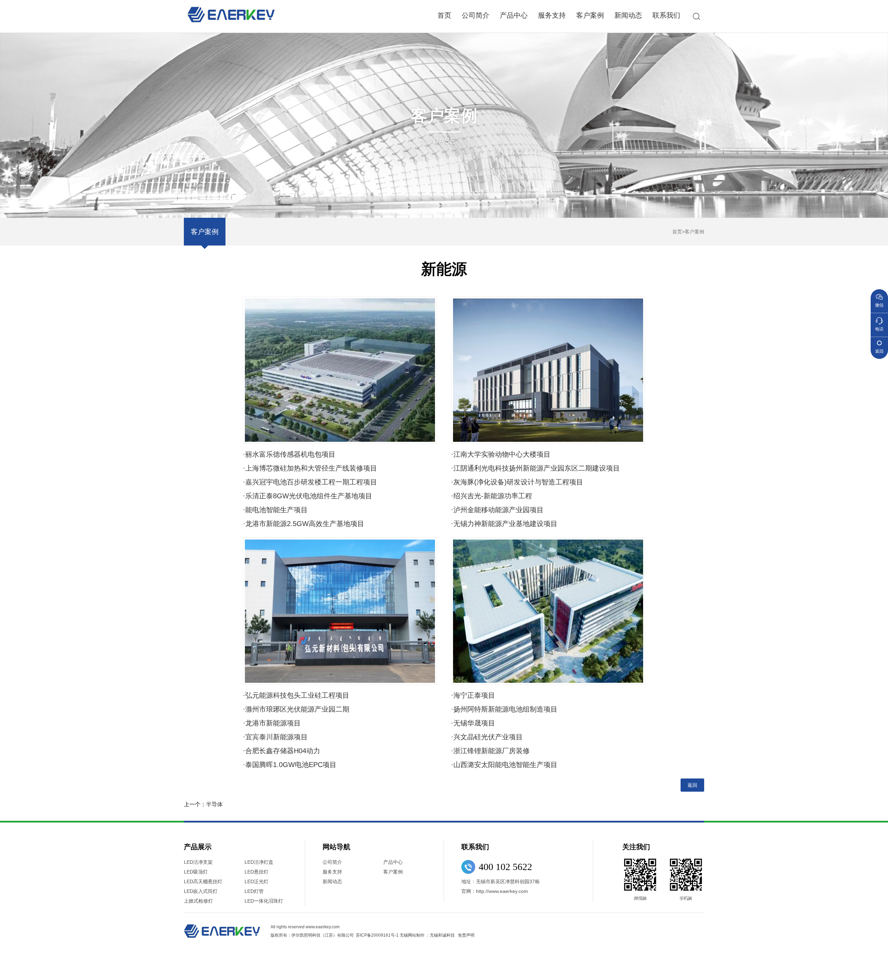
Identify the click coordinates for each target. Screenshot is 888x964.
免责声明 (466, 935)
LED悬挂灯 (256, 872)
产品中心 (514, 15)
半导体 (214, 804)
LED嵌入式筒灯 (200, 891)
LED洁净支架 (198, 862)
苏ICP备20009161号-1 (377, 935)
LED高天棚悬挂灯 (203, 881)
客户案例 (590, 15)
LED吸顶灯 (196, 872)
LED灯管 (254, 891)
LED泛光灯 (256, 881)
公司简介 (475, 15)
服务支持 (552, 15)
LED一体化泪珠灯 (264, 901)
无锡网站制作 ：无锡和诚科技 (427, 935)
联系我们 (666, 15)
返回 (692, 785)
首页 (444, 15)
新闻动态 (628, 15)
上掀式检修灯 (198, 901)
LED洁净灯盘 (259, 862)
